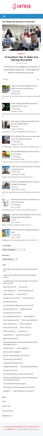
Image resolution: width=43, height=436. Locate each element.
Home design (29, 316)
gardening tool (26, 309)
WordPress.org (7, 416)
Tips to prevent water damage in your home (19, 387)
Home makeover (10, 324)
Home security (9, 331)
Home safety (25, 327)
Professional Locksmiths (12, 359)
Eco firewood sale (10, 302)
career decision (9, 291)
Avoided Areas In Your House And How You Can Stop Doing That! (20, 282)
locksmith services (23, 335)
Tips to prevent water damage (14, 384)
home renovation (10, 327)
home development (11, 320)
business (23, 287)
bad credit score (9, 287)
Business (21, 54)
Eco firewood (28, 298)
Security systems (10, 370)
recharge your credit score (13, 363)
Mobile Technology (10, 339)
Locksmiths (8, 335)
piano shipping (22, 348)
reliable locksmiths (10, 367)
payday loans (8, 348)
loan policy (22, 331)
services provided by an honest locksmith (18, 374)
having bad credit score (12, 313)
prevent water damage (12, 352)
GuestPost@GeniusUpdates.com (28, 429)
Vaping (6, 391)
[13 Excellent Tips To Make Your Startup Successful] (21, 38)
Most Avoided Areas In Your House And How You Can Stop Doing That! (20, 343)
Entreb (6, 429)
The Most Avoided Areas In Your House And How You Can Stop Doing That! (20, 379)
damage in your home (11, 298)
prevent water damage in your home (16, 356)
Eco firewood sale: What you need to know (18, 305)
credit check (8, 294)
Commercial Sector (26, 291)
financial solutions (10, 309)
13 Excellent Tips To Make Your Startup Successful (21, 58)
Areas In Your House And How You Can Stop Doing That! (19, 276)
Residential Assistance (29, 367)
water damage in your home (23, 391)
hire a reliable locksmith (12, 316)
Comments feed (7, 411)
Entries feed (6, 406)
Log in (4, 401)
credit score (22, 294)
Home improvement (29, 320)
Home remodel (26, 324)
